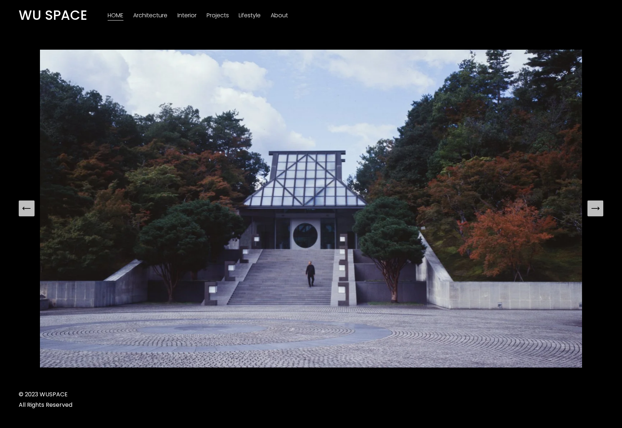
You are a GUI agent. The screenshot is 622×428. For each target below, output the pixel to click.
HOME (115, 15)
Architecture (150, 15)
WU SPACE (53, 15)
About (279, 15)
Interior (187, 15)
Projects (218, 15)
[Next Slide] (595, 208)
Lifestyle (250, 15)
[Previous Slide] (27, 208)
